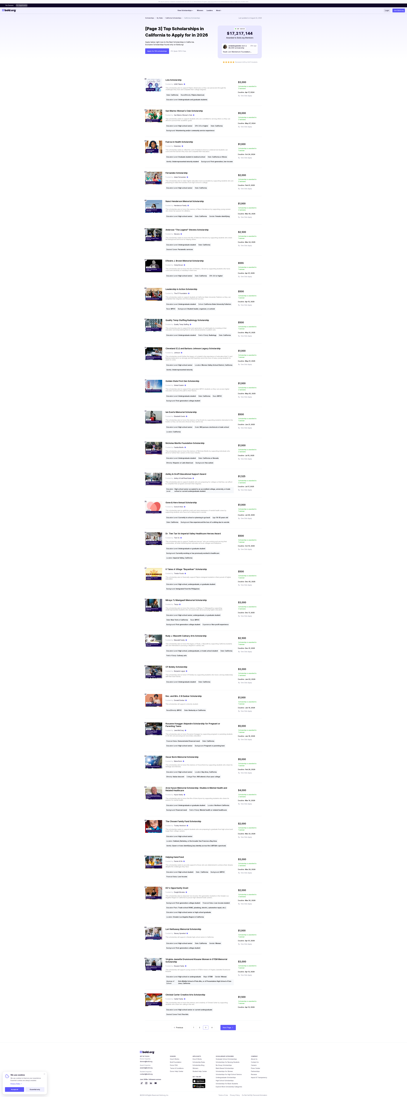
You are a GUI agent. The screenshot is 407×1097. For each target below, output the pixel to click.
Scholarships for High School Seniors (229, 1074)
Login (387, 10)
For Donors (9, 5)
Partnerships (255, 1071)
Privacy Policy (235, 1095)
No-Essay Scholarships (224, 1065)
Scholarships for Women (224, 1071)
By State (160, 18)
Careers (254, 1065)
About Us (254, 1059)
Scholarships (149, 18)
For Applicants (21, 5)
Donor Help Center (176, 1071)
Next (227, 1027)
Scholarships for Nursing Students (227, 1062)
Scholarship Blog (198, 1065)
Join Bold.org (399, 10)
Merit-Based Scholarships (225, 1068)
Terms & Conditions (177, 1068)
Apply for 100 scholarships (157, 51)
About (218, 10)
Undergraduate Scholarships (226, 1077)
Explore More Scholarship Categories (229, 1087)
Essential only (35, 1089)
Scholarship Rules (199, 1062)
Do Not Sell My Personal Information (254, 1095)
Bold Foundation (175, 1062)
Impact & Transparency (259, 1077)
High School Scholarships (225, 1080)
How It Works (174, 1059)
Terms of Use (223, 1095)
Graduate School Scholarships (226, 1059)
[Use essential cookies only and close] (44, 1074)
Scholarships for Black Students (227, 1084)
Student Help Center (200, 1071)
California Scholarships (173, 18)
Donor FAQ (174, 1065)
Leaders (210, 10)
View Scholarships (185, 10)
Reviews (254, 1074)
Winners (200, 10)
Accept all (14, 1089)
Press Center (255, 1068)
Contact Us (255, 1062)
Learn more (211, 1)
